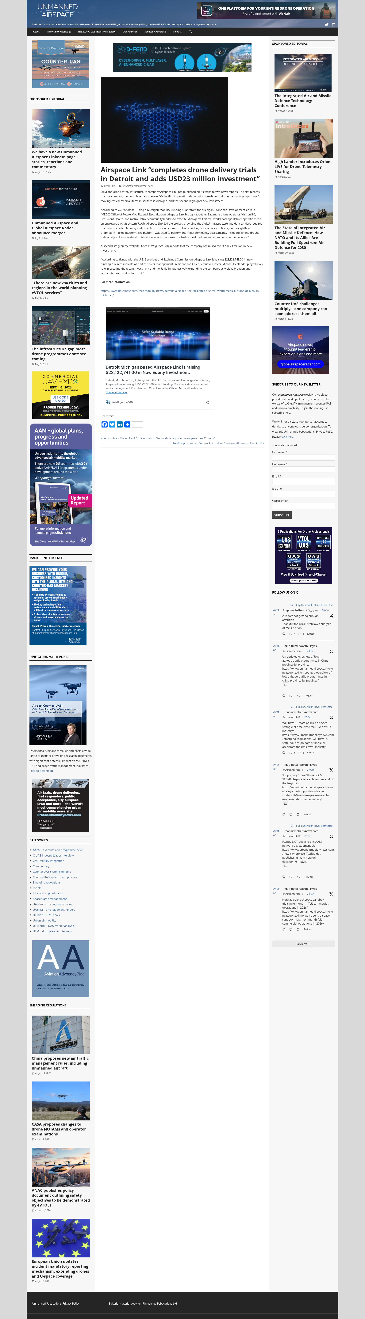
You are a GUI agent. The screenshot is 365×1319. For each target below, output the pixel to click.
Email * (276, 476)
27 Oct (307, 717)
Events (37, 888)
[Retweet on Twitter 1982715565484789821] (292, 815)
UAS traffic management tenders (54, 909)
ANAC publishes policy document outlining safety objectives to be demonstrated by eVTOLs (61, 1198)
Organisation (280, 500)
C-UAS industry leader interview (53, 855)
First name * (279, 452)
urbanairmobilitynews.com (300, 712)
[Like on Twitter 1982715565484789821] (299, 815)
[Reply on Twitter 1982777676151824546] (284, 753)
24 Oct (310, 893)
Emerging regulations (46, 882)
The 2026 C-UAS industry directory (97, 31)
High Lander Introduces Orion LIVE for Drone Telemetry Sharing (302, 166)
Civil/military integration (48, 861)
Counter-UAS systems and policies (55, 877)
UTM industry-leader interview (52, 931)
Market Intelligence (57, 31)
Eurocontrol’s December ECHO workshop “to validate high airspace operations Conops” (158, 438)
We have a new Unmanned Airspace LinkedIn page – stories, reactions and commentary (57, 159)
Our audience (130, 31)
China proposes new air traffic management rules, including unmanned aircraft (60, 1063)
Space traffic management (50, 899)
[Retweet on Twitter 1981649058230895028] (292, 930)
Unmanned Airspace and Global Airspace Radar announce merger (55, 227)
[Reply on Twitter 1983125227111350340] (284, 696)
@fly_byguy (312, 610)
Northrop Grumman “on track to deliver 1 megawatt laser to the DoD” (217, 443)
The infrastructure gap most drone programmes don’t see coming (59, 353)
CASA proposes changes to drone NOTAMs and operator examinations (59, 1129)
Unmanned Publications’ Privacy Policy (55, 1303)
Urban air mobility (44, 920)
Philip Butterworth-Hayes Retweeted (313, 605)
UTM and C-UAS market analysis (54, 926)
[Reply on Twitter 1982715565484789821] (284, 815)
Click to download (41, 771)
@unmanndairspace (293, 651)
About (36, 31)
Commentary (41, 866)
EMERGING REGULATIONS (47, 1005)
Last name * (279, 464)
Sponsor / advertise (155, 31)
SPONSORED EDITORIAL (47, 99)
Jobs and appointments (48, 893)
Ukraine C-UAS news (46, 915)
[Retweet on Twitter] (291, 604)
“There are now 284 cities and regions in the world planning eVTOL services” (59, 287)
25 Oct (307, 836)
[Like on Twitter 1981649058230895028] (299, 930)
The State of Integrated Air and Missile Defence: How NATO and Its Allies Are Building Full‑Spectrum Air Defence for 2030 (300, 237)
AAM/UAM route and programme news (58, 850)
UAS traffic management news (137, 185)
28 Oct (325, 610)
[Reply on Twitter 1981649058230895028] (284, 930)
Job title (277, 488)
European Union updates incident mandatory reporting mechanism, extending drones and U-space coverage (60, 1269)
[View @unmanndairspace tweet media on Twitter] (285, 684)
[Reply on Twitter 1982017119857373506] (284, 877)
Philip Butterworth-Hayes (300, 646)
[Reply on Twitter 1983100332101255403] (284, 634)
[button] (190, 32)
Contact (177, 31)
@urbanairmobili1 (291, 717)
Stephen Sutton (293, 610)
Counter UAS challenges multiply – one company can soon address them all (301, 308)
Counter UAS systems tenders (52, 871)
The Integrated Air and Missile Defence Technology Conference (303, 100)
